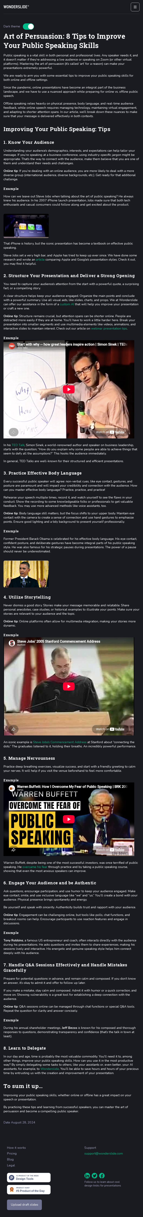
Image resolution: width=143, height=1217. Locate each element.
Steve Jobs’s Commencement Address (59, 742)
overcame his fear (34, 867)
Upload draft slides (24, 1205)
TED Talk (18, 445)
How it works (16, 1148)
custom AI (67, 304)
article (40, 259)
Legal (11, 1165)
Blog (10, 1159)
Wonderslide (49, 1069)
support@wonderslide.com (103, 1153)
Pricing (12, 1154)
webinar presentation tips (109, 328)
